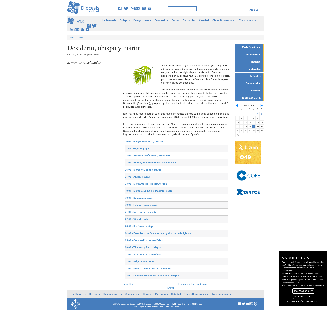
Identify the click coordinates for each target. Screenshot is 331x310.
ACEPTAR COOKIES (303, 296)
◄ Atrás (170, 287)
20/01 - (139, 198)
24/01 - (158, 233)
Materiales (255, 69)
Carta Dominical (251, 47)
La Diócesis (109, 20)
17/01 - (137, 176)
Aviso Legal (139, 307)
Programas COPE (251, 97)
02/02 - (148, 268)
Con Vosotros (253, 54)
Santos (80, 38)
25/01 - (144, 240)
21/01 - (141, 212)
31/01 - (143, 254)
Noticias (256, 61)
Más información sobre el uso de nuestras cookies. (303, 285)
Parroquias (189, 20)
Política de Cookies (173, 307)
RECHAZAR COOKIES (303, 291)
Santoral (256, 90)
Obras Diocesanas (223, 20)
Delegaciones (141, 20)
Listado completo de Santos (192, 284)
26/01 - (143, 247)
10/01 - (144, 141)
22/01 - (137, 219)
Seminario (160, 20)
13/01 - (150, 162)
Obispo (124, 20)
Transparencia (247, 20)
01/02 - (139, 261)
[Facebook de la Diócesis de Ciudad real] (120, 8)
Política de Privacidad (154, 307)
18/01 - (146, 183)
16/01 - (143, 169)
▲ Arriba (128, 284)
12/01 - (148, 155)
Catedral (204, 20)
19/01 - (149, 190)
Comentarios (253, 83)
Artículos (255, 76)
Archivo (254, 9)
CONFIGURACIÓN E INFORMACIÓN (303, 301)
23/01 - (139, 226)
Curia (175, 20)
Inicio (72, 38)
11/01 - (137, 148)
